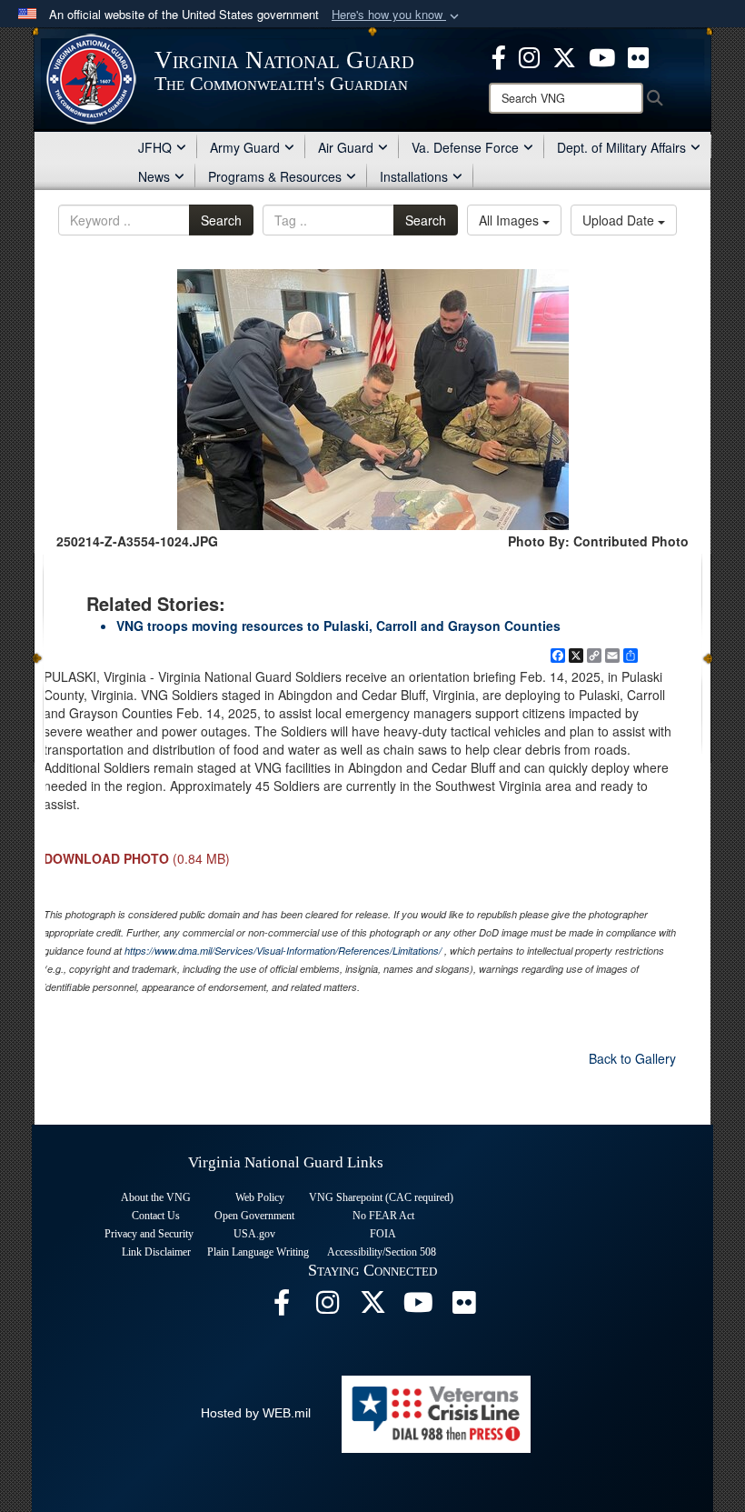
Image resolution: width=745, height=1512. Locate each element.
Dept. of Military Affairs (621, 147)
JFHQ (155, 147)
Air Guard (345, 147)
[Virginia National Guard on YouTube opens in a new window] (602, 55)
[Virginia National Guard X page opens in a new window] (564, 55)
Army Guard (245, 147)
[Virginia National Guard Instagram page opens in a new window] (529, 55)
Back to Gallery (632, 1058)
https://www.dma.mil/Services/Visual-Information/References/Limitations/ (283, 950)
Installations (414, 176)
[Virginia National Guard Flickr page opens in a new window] (638, 55)
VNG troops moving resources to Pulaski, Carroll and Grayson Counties (338, 625)
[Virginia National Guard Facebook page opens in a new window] (499, 55)
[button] (397, 15)
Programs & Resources (275, 176)
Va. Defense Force (465, 147)
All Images (510, 220)
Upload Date (620, 220)
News (154, 176)
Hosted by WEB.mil (256, 1413)
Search (221, 220)
